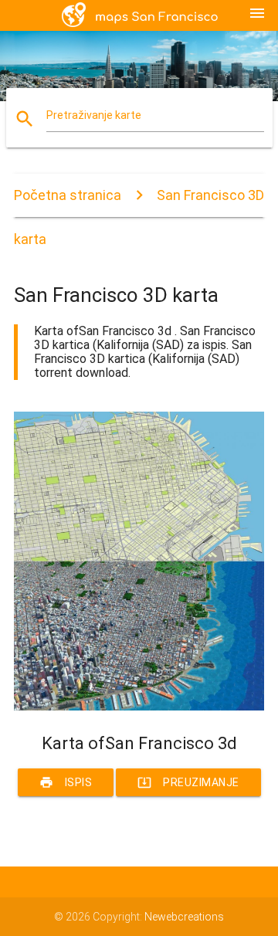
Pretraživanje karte (93, 115)
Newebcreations (184, 917)
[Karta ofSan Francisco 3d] (139, 706)
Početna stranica (67, 195)
